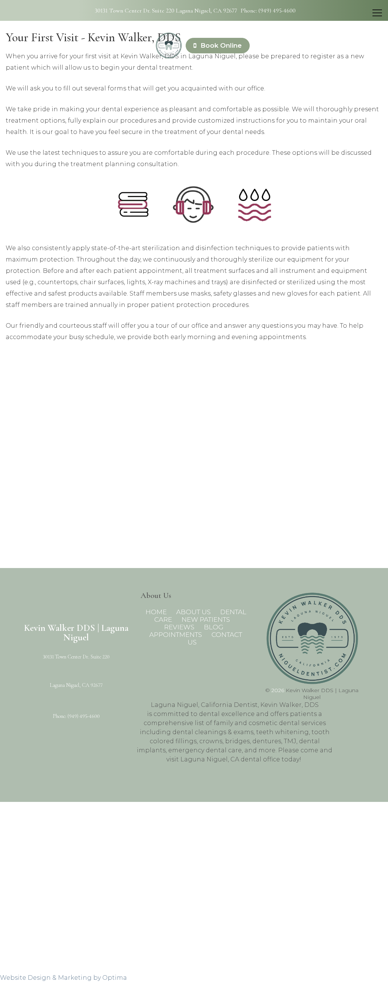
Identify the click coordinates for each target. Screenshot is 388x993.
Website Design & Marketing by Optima (63, 977)
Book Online (220, 45)
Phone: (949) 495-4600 (268, 10)
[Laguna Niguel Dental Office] (168, 45)
